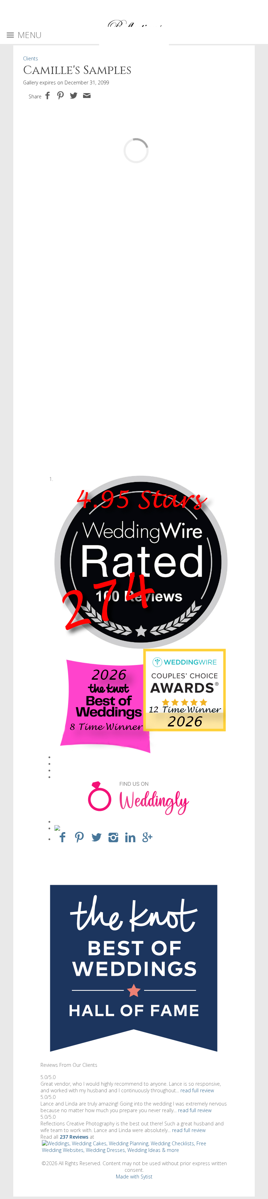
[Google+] (147, 836)
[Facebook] (62, 836)
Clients (30, 58)
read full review (197, 1090)
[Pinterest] (79, 836)
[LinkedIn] (130, 836)
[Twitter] (96, 836)
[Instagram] (113, 836)
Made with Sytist (134, 1176)
